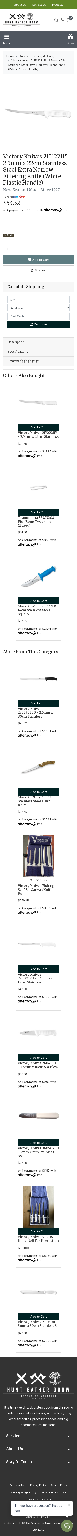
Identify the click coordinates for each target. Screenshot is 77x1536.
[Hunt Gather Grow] (23, 20)
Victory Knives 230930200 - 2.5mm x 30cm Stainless (35, 712)
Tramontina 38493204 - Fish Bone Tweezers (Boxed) (37, 522)
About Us (20, 4)
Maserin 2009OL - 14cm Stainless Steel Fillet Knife (37, 801)
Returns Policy (58, 1485)
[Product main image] (38, 113)
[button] (38, 270)
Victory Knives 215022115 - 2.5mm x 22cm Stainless (38, 435)
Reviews (14, 361)
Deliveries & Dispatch (39, 1499)
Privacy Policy (38, 1485)
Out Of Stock (38, 880)
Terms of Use (18, 1485)
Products (57, 4)
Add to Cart (40, 259)
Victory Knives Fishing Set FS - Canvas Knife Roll (36, 890)
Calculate (40, 324)
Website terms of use (53, 1492)
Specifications (18, 351)
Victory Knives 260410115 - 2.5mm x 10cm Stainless (38, 1065)
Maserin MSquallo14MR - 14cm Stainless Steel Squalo (38, 610)
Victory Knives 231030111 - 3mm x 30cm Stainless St (38, 1324)
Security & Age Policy (23, 1492)
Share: (9, 196)
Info (65, 210)
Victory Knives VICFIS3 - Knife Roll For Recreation (38, 1239)
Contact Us (39, 4)
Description (16, 342)
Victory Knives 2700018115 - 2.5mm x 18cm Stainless (35, 978)
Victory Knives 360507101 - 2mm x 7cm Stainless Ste (38, 1152)
